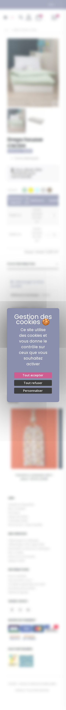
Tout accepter (33, 375)
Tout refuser (33, 383)
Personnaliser (33, 391)
